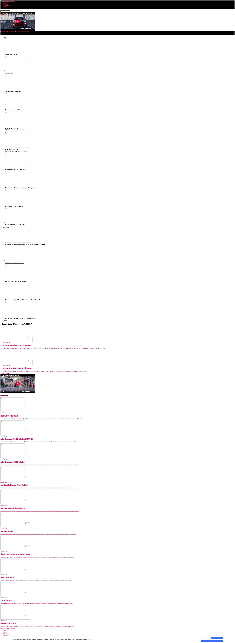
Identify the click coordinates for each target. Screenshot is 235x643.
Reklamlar (5, 6)
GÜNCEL (5, 3)
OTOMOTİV (5, 4)
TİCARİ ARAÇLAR (6, 5)
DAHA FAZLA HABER (4, 373)
